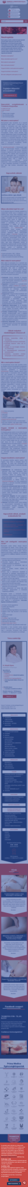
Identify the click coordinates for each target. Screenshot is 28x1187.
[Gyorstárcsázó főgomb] (24, 1183)
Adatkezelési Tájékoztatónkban (9, 1156)
